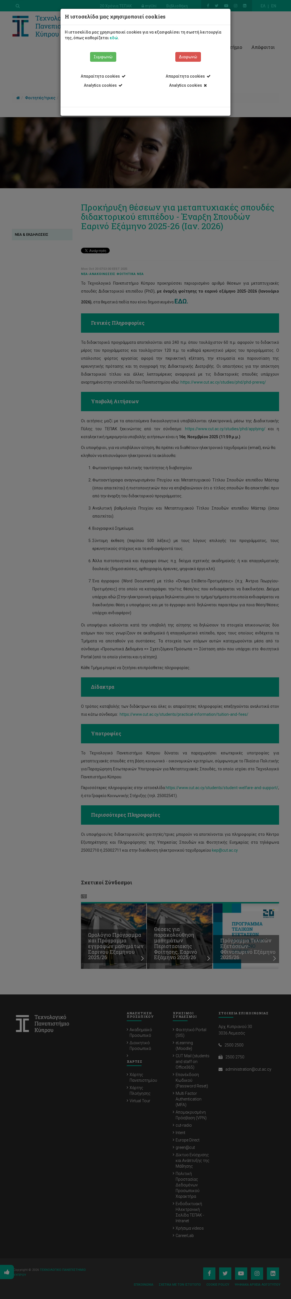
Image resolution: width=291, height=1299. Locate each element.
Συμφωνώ (103, 57)
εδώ (114, 38)
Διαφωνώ (188, 57)
